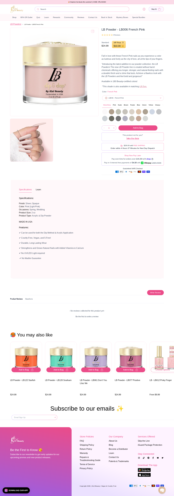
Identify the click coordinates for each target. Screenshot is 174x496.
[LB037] (118, 111)
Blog (111, 445)
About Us (113, 441)
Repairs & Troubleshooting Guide (90, 458)
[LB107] (105, 118)
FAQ (82, 441)
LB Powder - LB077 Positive (127, 380)
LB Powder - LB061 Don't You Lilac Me (93, 381)
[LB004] (105, 111)
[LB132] (111, 118)
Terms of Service (87, 464)
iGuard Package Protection (150, 445)
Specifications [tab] (25, 189)
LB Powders (15, 24)
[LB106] (159, 111)
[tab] (16, 299)
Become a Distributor (118, 449)
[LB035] (111, 111)
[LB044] (145, 111)
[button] (156, 9)
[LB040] (138, 111)
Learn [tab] (38, 189)
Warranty (84, 453)
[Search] (38, 9)
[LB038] (125, 111)
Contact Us (114, 457)
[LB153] (125, 118)
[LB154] (132, 118)
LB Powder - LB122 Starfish (22, 380)
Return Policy (86, 449)
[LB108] (145, 118)
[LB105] (152, 111)
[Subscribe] (54, 417)
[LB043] (138, 118)
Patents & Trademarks (119, 461)
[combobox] (82, 9)
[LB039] (132, 111)
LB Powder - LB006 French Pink (33, 24)
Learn (111, 453)
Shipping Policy (87, 445)
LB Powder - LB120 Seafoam (58, 380)
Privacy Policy (86, 468)
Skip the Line (144, 441)
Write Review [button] (155, 293)
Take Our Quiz (132, 138)
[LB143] (118, 118)
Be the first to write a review (87, 316)
